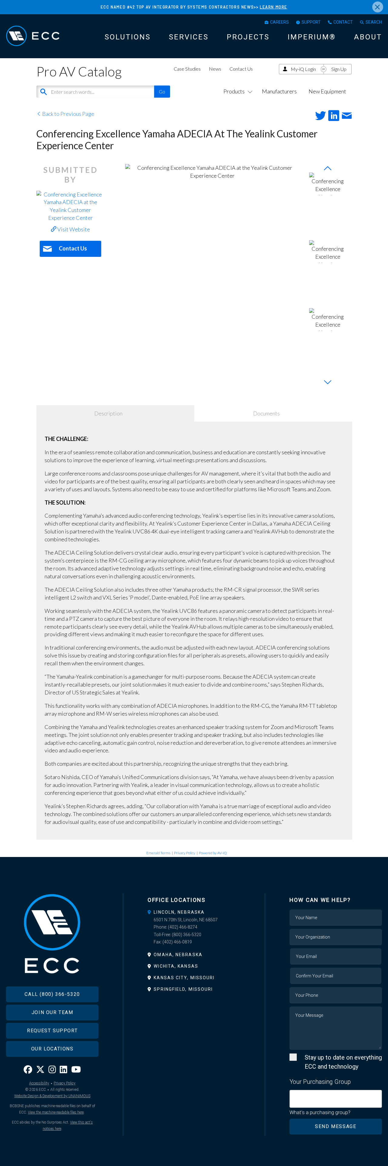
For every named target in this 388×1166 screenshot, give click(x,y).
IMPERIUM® (312, 37)
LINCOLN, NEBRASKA (179, 912)
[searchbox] (293, 1095)
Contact (343, 22)
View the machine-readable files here (56, 1112)
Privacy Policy (184, 853)
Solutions (128, 37)
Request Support (52, 1030)
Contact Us (241, 69)
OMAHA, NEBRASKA (178, 954)
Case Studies (187, 69)
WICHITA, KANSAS (176, 966)
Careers (279, 22)
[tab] (194, 912)
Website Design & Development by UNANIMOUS (52, 1096)
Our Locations (52, 1049)
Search (374, 22)
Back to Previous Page (67, 113)
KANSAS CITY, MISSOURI (184, 977)
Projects (248, 37)
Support (311, 22)
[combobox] (335, 1099)
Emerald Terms (158, 853)
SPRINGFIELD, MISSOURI (183, 989)
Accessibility (39, 1083)
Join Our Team (52, 1012)
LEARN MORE (273, 7)
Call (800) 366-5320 (52, 994)
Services (189, 37)
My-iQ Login (303, 69)
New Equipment (327, 91)
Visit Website (73, 229)
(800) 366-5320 (186, 934)
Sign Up (338, 69)
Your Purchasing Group (320, 1081)
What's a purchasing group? (319, 1112)
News (215, 69)
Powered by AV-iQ (213, 853)
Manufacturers (279, 91)
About (368, 37)
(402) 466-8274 (182, 927)
